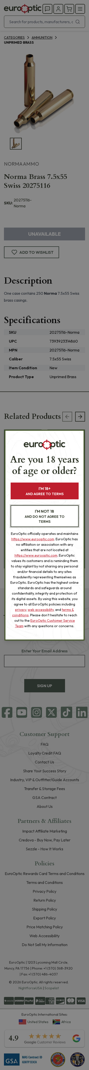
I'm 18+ (45, 491)
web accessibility (41, 609)
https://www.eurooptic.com (32, 539)
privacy (20, 609)
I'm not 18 (45, 516)
